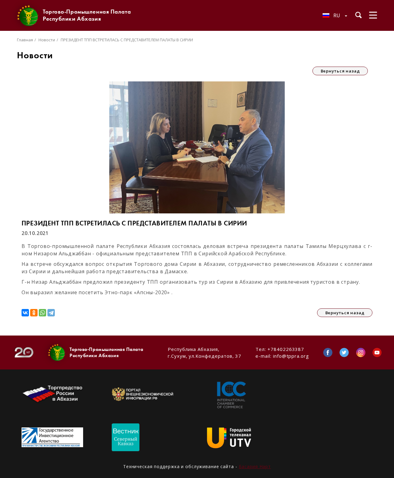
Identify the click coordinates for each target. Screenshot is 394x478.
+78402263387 (285, 349)
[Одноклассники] (34, 312)
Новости (46, 40)
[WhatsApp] (42, 312)
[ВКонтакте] (25, 312)
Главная (25, 40)
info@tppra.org (291, 356)
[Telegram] (51, 312)
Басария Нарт (255, 466)
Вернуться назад (340, 71)
